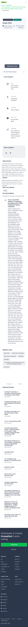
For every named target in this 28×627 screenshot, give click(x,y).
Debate (3, 581)
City (2, 559)
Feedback (17, 569)
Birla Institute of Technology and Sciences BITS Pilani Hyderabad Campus (14, 363)
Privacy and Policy (5, 619)
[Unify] (4, 2)
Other (5, 190)
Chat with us (4, 620)
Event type (3, 571)
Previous (9, 384)
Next (20, 384)
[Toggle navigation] (26, 2)
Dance (2, 584)
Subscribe (13, 549)
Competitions (4, 566)
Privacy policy (18, 581)
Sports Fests (6, 353)
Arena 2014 (6, 367)
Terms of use (18, 579)
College (3, 569)
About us (19, 619)
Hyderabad (20, 356)
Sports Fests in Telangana (18, 353)
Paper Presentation (5, 579)
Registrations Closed (12, 66)
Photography (4, 586)
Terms (13, 619)
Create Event (14, 544)
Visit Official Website (10, 72)
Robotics (3, 589)
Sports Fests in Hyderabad (10, 356)
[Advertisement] (14, 48)
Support (17, 564)
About (16, 559)
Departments (4, 564)
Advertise (17, 561)
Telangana (6, 359)
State (2, 561)
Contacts (17, 566)
